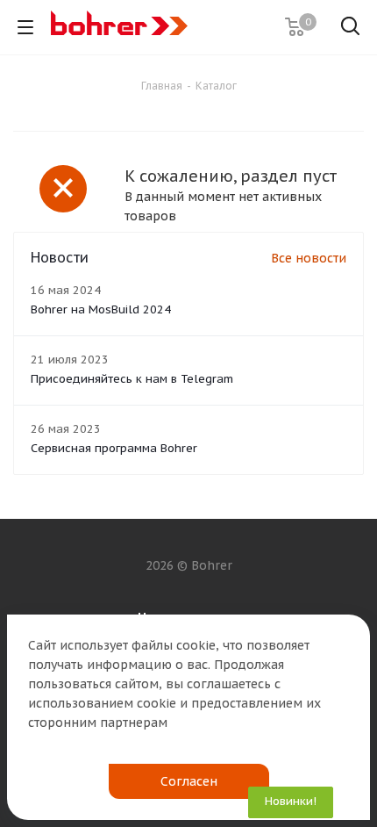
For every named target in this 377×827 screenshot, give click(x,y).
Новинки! (291, 801)
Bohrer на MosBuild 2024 (101, 309)
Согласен (188, 781)
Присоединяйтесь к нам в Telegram (132, 378)
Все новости (308, 258)
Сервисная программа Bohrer (114, 448)
